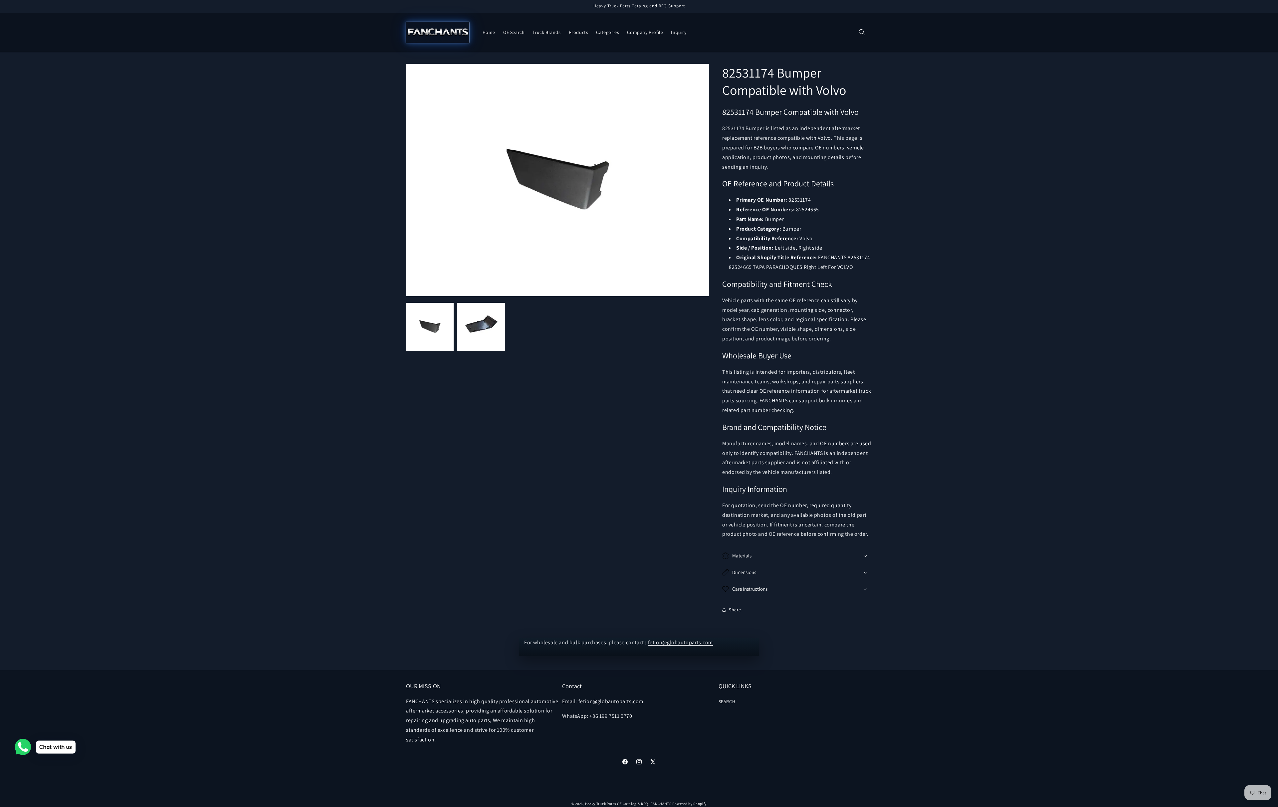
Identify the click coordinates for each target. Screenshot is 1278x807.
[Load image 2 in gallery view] (481, 326)
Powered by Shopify (689, 803)
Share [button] (735, 610)
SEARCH (727, 702)
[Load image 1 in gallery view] (430, 326)
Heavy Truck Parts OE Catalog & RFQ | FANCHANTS (628, 803)
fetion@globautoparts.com (680, 642)
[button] (862, 32)
